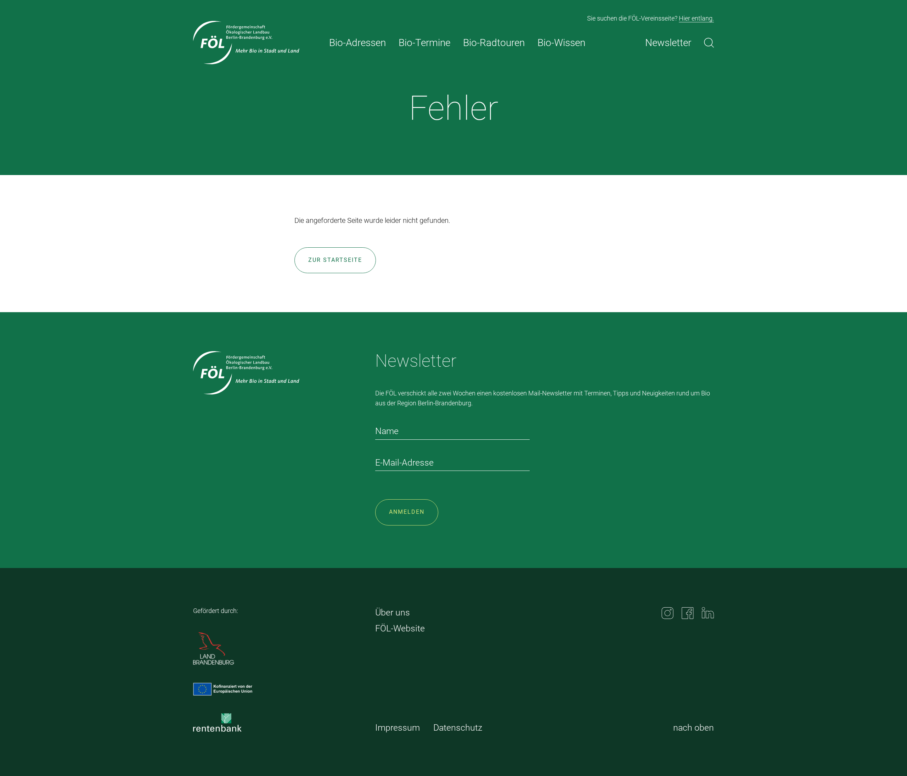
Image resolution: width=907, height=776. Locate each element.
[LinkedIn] (708, 613)
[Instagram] (667, 613)
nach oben (693, 727)
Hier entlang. (696, 18)
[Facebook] (688, 613)
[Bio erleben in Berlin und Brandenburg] (246, 42)
